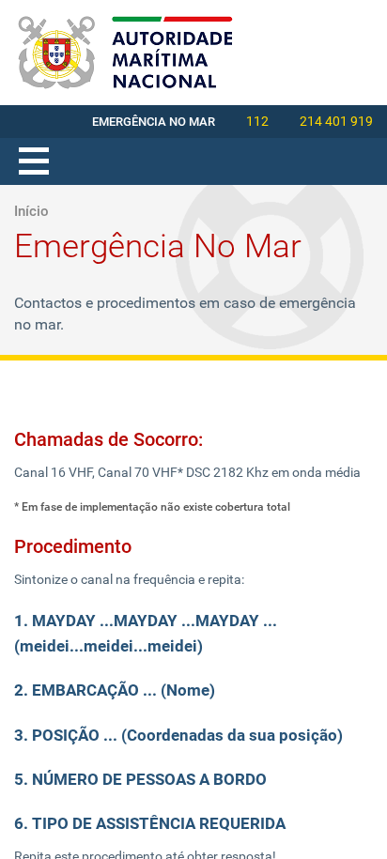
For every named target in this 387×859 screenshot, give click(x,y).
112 (257, 121)
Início (31, 211)
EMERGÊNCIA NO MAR (153, 122)
